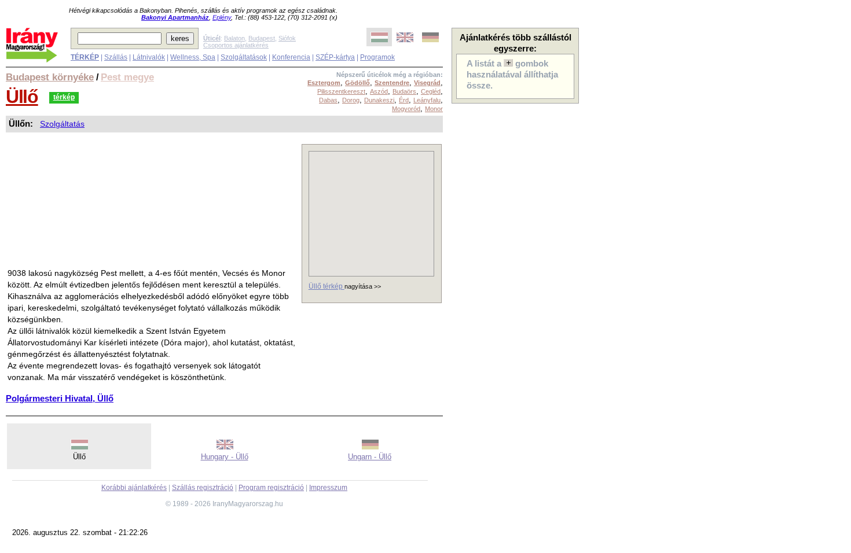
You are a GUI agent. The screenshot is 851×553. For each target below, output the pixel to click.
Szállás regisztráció (202, 488)
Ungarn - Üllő (369, 456)
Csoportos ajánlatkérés (236, 45)
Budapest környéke (50, 77)
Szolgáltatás (62, 123)
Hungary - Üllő (224, 456)
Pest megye (127, 77)
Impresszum (328, 488)
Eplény (221, 17)
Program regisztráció (271, 488)
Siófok (287, 38)
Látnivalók (149, 57)
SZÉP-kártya (335, 57)
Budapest (261, 38)
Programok (377, 57)
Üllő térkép (326, 286)
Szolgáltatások (244, 57)
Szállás (115, 57)
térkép (64, 97)
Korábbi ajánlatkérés (134, 488)
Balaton (234, 38)
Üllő (22, 96)
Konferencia (291, 57)
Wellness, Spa (192, 57)
